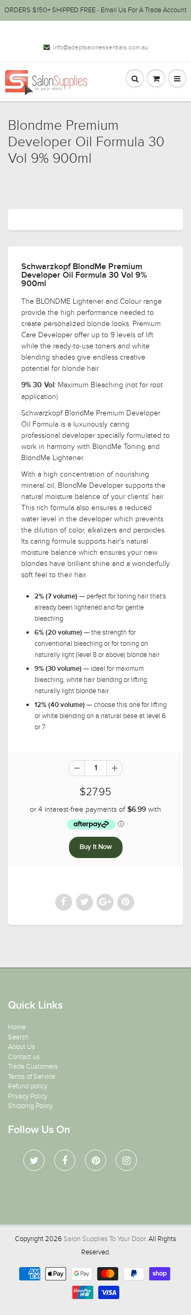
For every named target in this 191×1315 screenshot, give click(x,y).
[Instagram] (126, 1160)
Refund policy (27, 1086)
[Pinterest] (95, 1160)
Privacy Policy (27, 1096)
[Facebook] (64, 1160)
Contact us (24, 1057)
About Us (21, 1047)
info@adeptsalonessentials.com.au (100, 47)
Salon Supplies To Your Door (104, 1239)
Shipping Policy (30, 1106)
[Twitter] (34, 1160)
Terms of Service (31, 1076)
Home (16, 1027)
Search (18, 1037)
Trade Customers (33, 1066)
